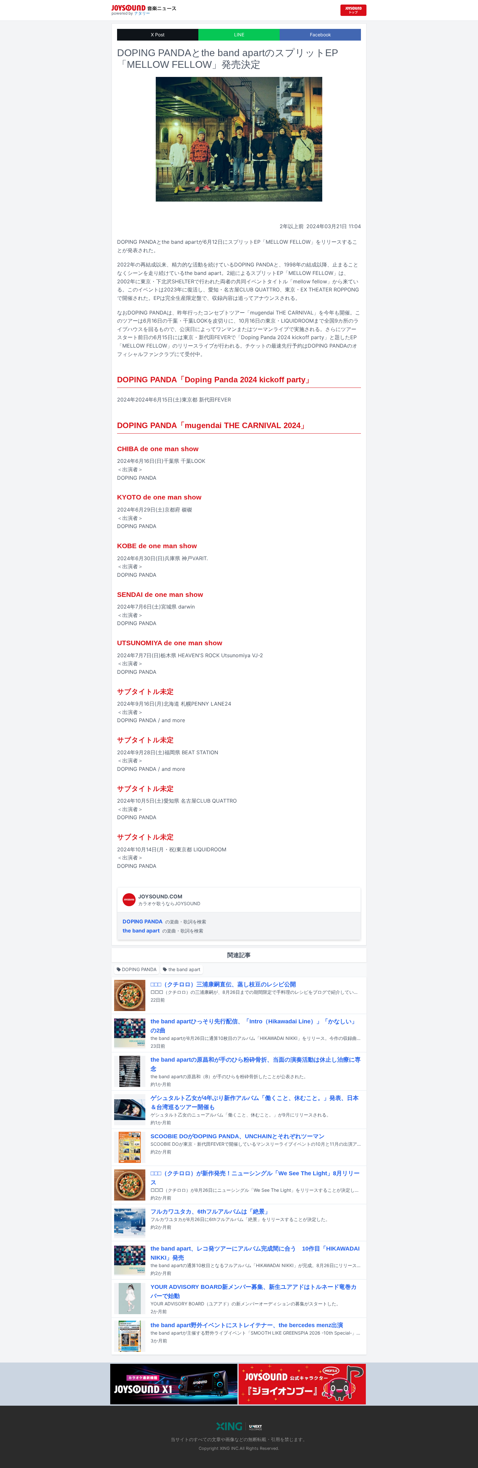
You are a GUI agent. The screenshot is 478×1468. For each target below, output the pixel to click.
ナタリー (142, 13)
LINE (239, 34)
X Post (158, 34)
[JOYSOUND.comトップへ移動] (353, 10)
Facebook (320, 34)
